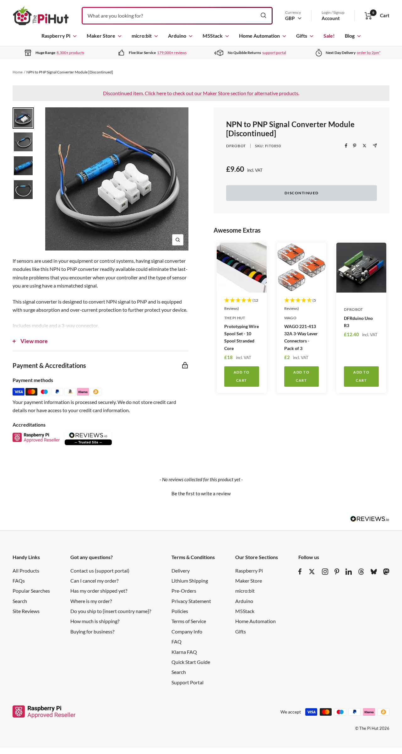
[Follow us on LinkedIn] (348, 571)
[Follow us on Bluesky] (374, 571)
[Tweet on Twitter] (364, 145)
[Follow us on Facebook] (300, 571)
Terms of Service (188, 621)
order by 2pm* (369, 52)
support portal (274, 52)
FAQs (19, 581)
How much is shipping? (94, 621)
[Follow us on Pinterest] (336, 571)
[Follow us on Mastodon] (386, 571)
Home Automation (259, 36)
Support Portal (187, 682)
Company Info (186, 631)
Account (331, 18)
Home (18, 72)
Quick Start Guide (190, 662)
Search (20, 601)
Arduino (177, 36)
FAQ (176, 641)
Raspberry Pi (55, 36)
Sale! (329, 36)
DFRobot (236, 145)
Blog (350, 36)
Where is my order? (91, 601)
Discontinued (302, 193)
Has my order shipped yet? (98, 591)
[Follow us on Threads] (361, 571)
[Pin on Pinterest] (354, 145)
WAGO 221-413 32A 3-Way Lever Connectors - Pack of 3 (301, 337)
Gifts (301, 36)
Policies (179, 611)
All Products (26, 571)
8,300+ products (70, 52)
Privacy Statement (191, 601)
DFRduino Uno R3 (358, 321)
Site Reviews (26, 611)
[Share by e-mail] (375, 145)
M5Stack (213, 36)
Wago (290, 317)
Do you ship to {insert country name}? (110, 611)
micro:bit (142, 36)
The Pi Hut (234, 317)
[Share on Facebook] (346, 145)
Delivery (180, 571)
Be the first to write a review (201, 493)
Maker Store (101, 36)
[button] (201, 493)
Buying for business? (92, 631)
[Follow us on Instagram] (325, 571)
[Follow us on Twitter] (312, 571)
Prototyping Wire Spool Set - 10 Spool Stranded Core (241, 337)
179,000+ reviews (172, 52)
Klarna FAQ (184, 652)
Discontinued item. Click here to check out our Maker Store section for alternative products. (201, 93)
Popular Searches (31, 591)
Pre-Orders (183, 591)
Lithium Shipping (189, 581)
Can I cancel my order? (94, 581)
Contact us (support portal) (99, 571)
